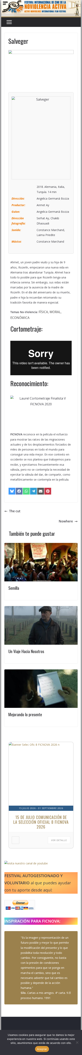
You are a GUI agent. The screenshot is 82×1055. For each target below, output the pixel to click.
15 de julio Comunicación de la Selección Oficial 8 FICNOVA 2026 (41, 822)
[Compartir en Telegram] (33, 491)
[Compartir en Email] (40, 491)
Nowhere (66, 521)
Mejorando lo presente (25, 714)
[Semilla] (41, 546)
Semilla (13, 588)
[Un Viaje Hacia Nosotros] (41, 609)
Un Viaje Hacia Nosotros (26, 651)
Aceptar (42, 1049)
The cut (14, 511)
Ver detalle (59, 840)
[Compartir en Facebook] (19, 491)
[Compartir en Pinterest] (47, 491)
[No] (77, 1042)
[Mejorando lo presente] (41, 672)
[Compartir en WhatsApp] (26, 491)
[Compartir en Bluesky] (12, 491)
